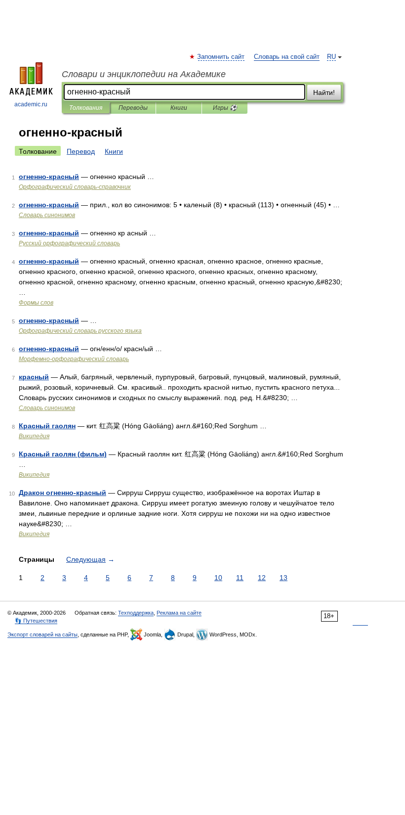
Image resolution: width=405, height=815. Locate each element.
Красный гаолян (47, 426)
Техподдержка (136, 613)
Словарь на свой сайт (287, 56)
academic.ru (30, 104)
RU (331, 56)
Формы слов (36, 302)
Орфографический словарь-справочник (75, 186)
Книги (178, 107)
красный (34, 377)
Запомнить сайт (221, 56)
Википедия (34, 436)
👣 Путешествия (36, 621)
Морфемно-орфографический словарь (74, 359)
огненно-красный (49, 177)
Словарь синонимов (47, 215)
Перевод (81, 151)
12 (262, 578)
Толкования (85, 107)
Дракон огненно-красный (62, 493)
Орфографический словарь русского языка (80, 330)
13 (283, 578)
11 (239, 578)
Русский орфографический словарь (69, 243)
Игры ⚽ (225, 107)
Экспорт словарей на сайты (42, 634)
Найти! (324, 92)
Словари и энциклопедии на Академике (144, 74)
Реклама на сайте (179, 613)
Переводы (133, 107)
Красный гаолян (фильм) (63, 454)
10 (218, 578)
